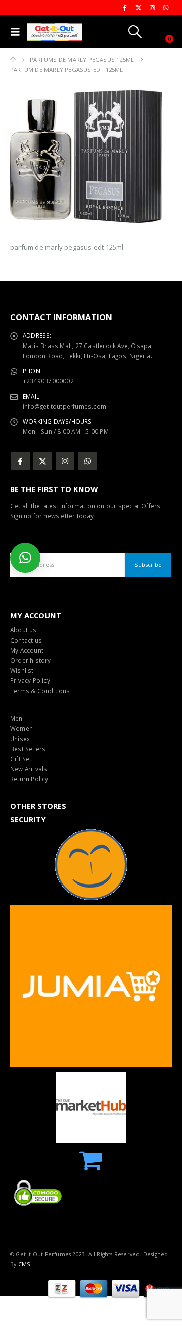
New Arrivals (28, 769)
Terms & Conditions (40, 690)
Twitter (42, 461)
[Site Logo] (54, 32)
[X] (138, 8)
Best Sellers (28, 749)
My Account (26, 650)
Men (16, 718)
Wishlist (22, 670)
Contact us (26, 640)
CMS (24, 1264)
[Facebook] (125, 8)
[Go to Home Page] (13, 60)
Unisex (20, 738)
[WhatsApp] (166, 8)
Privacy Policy (30, 680)
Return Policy (29, 779)
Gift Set (21, 759)
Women (21, 728)
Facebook (20, 461)
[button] (17, 31)
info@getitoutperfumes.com (64, 406)
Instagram (65, 461)
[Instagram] (152, 8)
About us (23, 630)
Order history (30, 660)
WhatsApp (87, 461)
